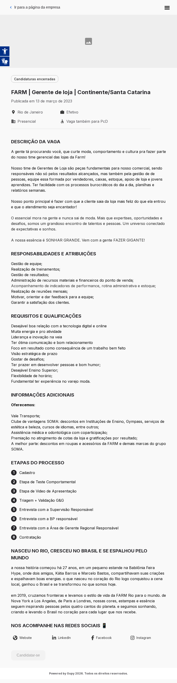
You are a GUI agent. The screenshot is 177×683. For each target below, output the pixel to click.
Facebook (104, 638)
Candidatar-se (28, 655)
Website (25, 638)
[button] (167, 7)
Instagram (143, 638)
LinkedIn (64, 638)
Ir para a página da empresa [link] (37, 7)
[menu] (167, 7)
